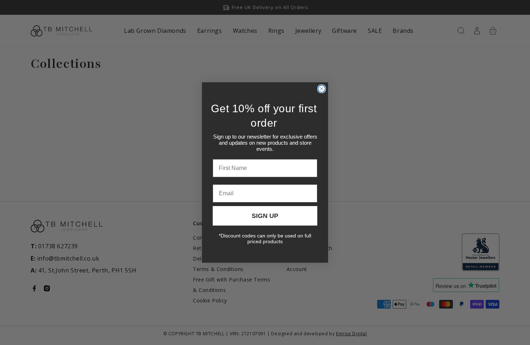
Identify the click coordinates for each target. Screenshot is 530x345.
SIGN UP (265, 215)
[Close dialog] (321, 88)
